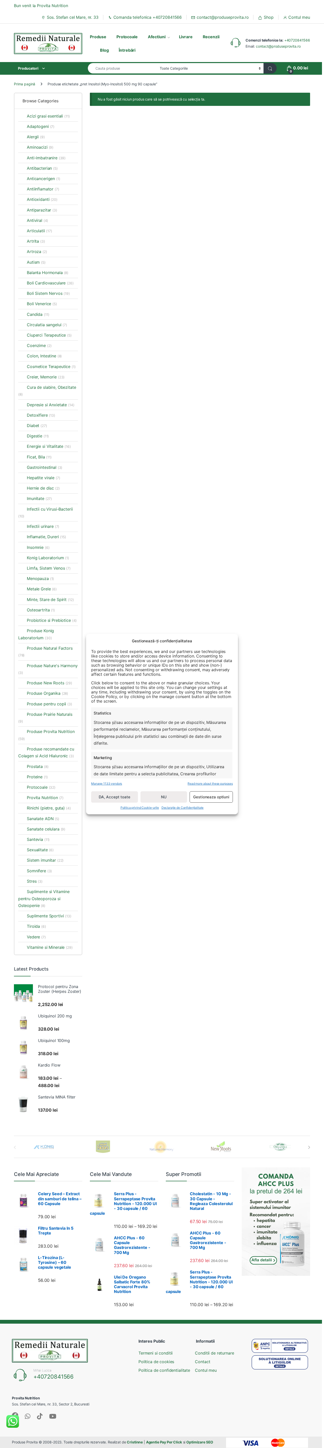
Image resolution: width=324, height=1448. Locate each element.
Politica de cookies (156, 1361)
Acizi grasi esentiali (48, 116)
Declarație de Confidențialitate (182, 807)
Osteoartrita (41, 609)
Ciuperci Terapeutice (49, 335)
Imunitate (39, 498)
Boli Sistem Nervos (48, 293)
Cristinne (135, 1442)
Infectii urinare (43, 526)
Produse (98, 36)
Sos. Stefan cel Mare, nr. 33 (72, 17)
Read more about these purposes (210, 783)
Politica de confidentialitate (164, 1370)
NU (164, 796)
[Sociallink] (27, 1416)
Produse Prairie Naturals (45, 717)
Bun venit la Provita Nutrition (41, 5)
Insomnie (38, 547)
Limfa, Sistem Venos (49, 568)
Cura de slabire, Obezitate (47, 390)
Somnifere (39, 870)
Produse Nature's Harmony (48, 669)
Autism (36, 262)
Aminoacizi (40, 147)
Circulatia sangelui (47, 324)
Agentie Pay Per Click (164, 1442)
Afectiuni (157, 36)
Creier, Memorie (46, 376)
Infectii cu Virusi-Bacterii (45, 512)
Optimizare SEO (199, 1442)
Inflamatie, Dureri (46, 536)
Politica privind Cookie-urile (139, 807)
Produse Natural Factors (45, 651)
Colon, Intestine (44, 355)
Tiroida (36, 926)
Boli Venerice (42, 303)
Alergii (36, 136)
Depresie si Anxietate (50, 404)
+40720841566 (297, 40)
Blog (104, 50)
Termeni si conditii (155, 1353)
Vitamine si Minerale (50, 947)
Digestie (38, 435)
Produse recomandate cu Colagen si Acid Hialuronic (46, 752)
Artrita (36, 241)
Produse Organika (47, 693)
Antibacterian (42, 168)
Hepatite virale (43, 477)
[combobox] (122, 68)
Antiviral (37, 220)
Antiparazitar (42, 210)
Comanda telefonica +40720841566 (147, 17)
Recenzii (211, 36)
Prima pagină (24, 84)
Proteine (37, 776)
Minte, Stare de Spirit (50, 599)
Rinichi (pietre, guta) (46, 807)
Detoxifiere (41, 415)
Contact (202, 1361)
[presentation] (309, 1147)
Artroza (37, 251)
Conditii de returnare (214, 1353)
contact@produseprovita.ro (223, 17)
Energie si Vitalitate (49, 446)
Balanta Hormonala (47, 272)
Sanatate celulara (46, 829)
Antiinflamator (43, 188)
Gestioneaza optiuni (211, 796)
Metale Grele (42, 588)
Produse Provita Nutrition (46, 735)
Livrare (186, 36)
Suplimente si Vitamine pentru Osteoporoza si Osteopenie (44, 898)
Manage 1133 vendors (106, 783)
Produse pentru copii (49, 703)
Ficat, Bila (39, 456)
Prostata (37, 766)
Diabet (37, 425)
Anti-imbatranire (46, 157)
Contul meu (299, 17)
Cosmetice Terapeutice (51, 366)
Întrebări (127, 50)
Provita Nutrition (45, 797)
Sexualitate (40, 849)
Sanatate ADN (43, 818)
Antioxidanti (42, 199)
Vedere (36, 936)
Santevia (38, 839)
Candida (38, 314)
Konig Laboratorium (48, 557)
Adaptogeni (40, 126)
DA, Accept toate (114, 796)
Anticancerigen (43, 178)
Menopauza (40, 578)
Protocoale (127, 36)
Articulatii (39, 230)
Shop (268, 17)
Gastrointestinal (44, 467)
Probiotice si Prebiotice (52, 620)
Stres (35, 881)
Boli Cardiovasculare (50, 282)
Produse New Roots (49, 682)
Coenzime (39, 345)
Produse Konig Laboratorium (36, 634)
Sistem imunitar (45, 860)
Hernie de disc (43, 488)
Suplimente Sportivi (49, 915)
